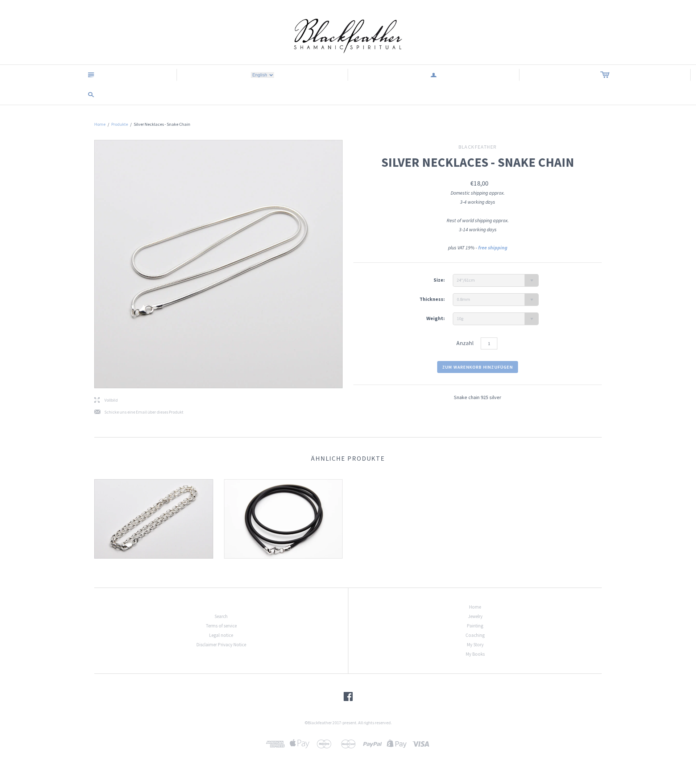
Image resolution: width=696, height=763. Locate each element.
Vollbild (106, 400)
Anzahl (465, 343)
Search (221, 616)
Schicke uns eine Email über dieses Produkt (138, 412)
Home (99, 124)
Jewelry (475, 616)
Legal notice (221, 635)
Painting (475, 626)
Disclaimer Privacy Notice (221, 645)
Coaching (475, 635)
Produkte (119, 124)
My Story (475, 645)
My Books (475, 654)
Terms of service (221, 626)
